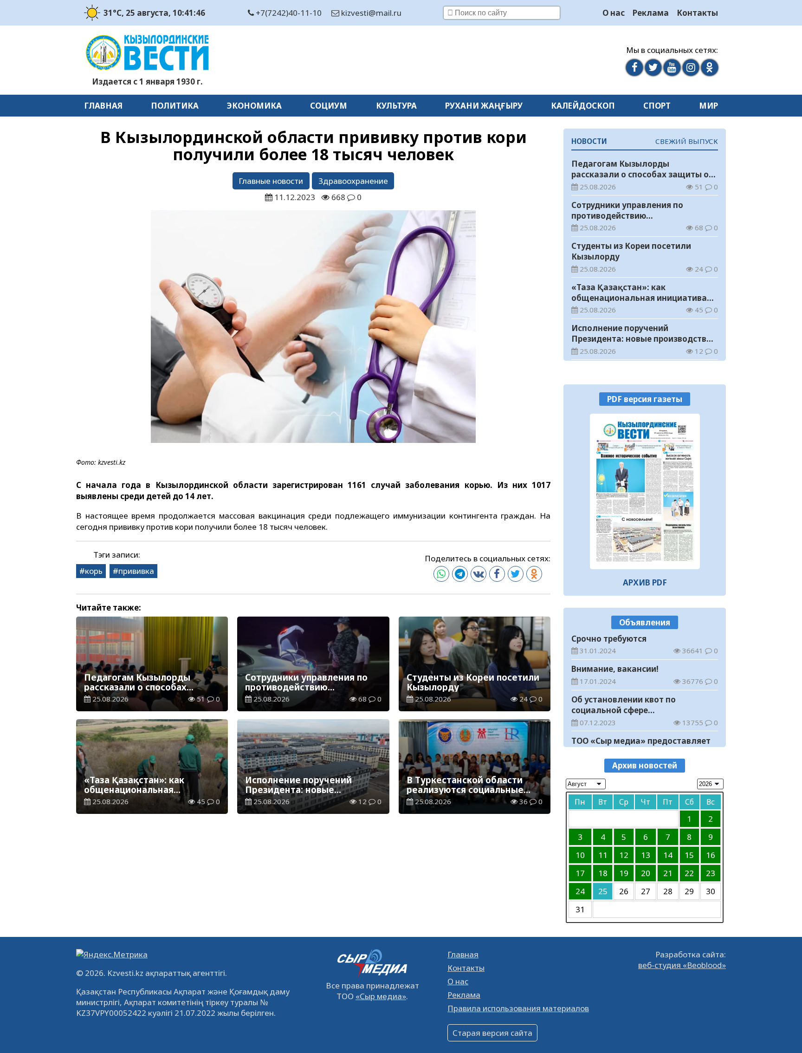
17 (580, 873)
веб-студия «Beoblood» (682, 965)
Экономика (254, 105)
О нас (613, 12)
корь (94, 571)
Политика (175, 105)
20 (645, 873)
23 (710, 873)
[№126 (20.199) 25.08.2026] (645, 491)
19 (623, 873)
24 (580, 891)
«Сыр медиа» (381, 996)
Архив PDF (645, 582)
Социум (328, 105)
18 (603, 873)
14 (668, 855)
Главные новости (271, 181)
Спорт (657, 105)
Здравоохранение (353, 181)
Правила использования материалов (518, 1008)
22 (689, 873)
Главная (103, 105)
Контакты (697, 12)
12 (623, 855)
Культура (396, 105)
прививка (136, 571)
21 (668, 873)
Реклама (651, 12)
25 (603, 891)
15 (689, 855)
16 (710, 855)
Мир (708, 105)
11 (603, 855)
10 (580, 855)
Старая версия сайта (492, 1032)
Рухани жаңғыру (484, 105)
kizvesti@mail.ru (370, 12)
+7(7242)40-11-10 (288, 12)
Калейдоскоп (583, 105)
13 (645, 855)
